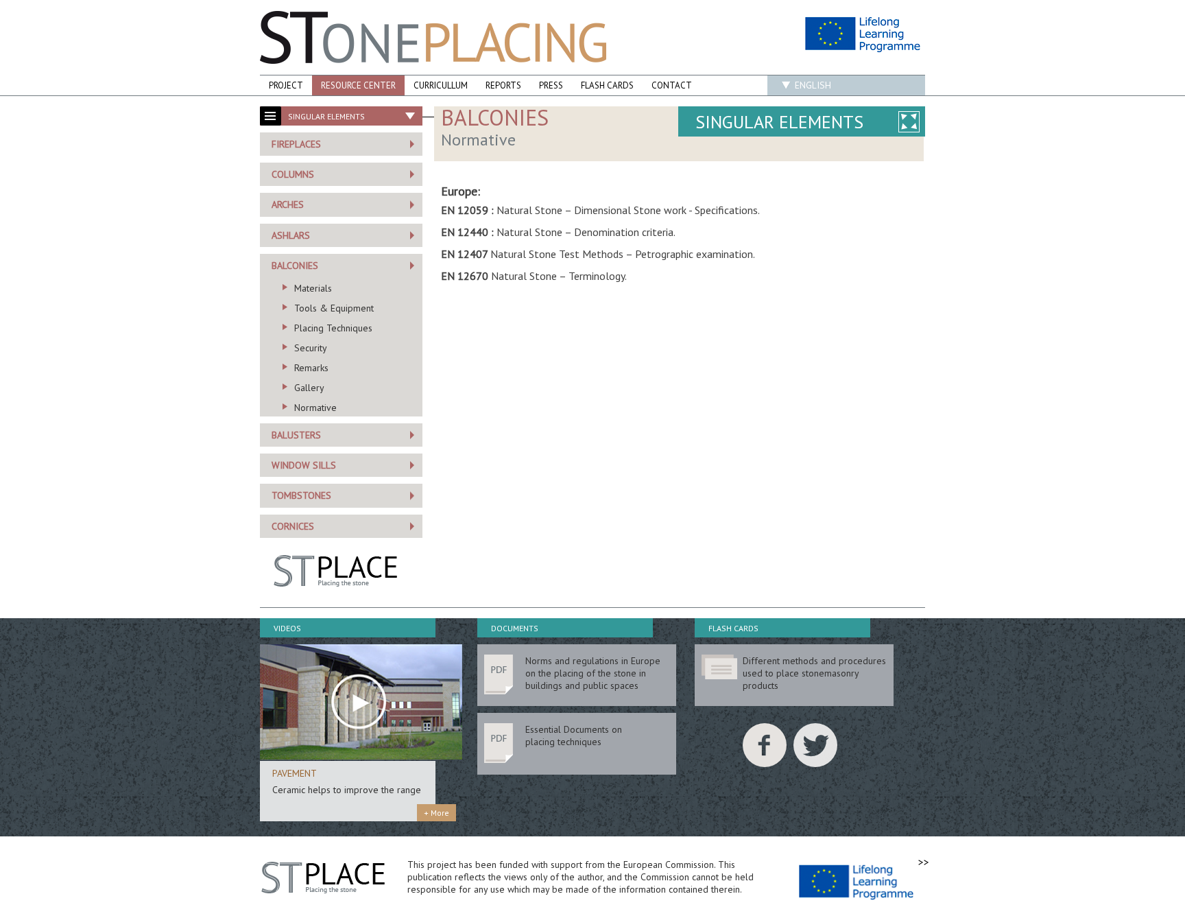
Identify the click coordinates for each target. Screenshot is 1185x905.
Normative (315, 407)
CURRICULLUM (441, 85)
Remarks (311, 368)
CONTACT (671, 85)
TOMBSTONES (301, 495)
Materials (313, 288)
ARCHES (288, 204)
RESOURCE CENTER (358, 85)
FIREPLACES (296, 144)
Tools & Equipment (334, 308)
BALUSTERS (296, 435)
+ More (436, 813)
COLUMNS (293, 174)
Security (310, 348)
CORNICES (293, 526)
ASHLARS (291, 235)
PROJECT (286, 85)
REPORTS (503, 85)
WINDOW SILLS (304, 465)
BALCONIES (295, 265)
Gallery (309, 387)
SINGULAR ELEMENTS (779, 122)
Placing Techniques (333, 328)
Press (551, 85)
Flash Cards (607, 85)
